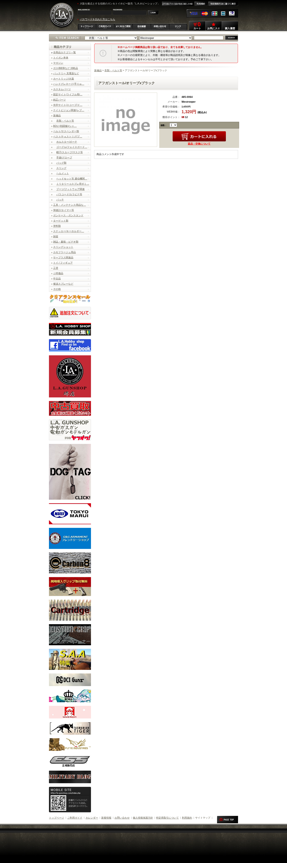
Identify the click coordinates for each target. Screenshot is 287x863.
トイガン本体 (60, 57)
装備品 (57, 115)
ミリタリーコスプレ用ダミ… (72, 183)
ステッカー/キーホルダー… (68, 231)
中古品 (57, 278)
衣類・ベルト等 (65, 120)
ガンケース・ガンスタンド (68, 215)
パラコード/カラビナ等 (69, 194)
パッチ (60, 199)
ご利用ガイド (74, 817)
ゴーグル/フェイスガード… (71, 147)
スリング (61, 168)
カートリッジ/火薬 (63, 78)
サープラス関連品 (63, 257)
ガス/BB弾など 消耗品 (65, 68)
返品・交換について (199, 143)
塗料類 (57, 225)
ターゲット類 (60, 220)
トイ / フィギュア (63, 262)
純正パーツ (59, 99)
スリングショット (63, 247)
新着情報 (106, 817)
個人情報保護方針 (143, 817)
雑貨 (55, 236)
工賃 (55, 268)
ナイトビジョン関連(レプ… (68, 110)
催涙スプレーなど (63, 283)
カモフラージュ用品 (64, 252)
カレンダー (92, 817)
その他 (57, 289)
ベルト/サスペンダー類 (66, 131)
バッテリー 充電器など (66, 73)
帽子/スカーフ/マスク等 (69, 152)
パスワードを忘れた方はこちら (97, 19)
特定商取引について (167, 817)
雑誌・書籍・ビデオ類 (65, 241)
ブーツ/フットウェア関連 (70, 189)
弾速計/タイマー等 (63, 210)
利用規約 (187, 817)
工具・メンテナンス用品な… (69, 204)
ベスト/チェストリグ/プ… (67, 136)
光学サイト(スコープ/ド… (67, 105)
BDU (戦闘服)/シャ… (65, 126)
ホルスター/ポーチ (66, 141)
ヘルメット (62, 173)
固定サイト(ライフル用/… (67, 94)
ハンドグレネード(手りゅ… (68, 83)
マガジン (58, 62)
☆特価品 (58, 273)
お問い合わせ (122, 817)
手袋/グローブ (64, 157)
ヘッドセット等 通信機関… (71, 178)
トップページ (56, 817)
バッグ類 (61, 162)
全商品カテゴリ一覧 (64, 52)
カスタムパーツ (62, 89)
